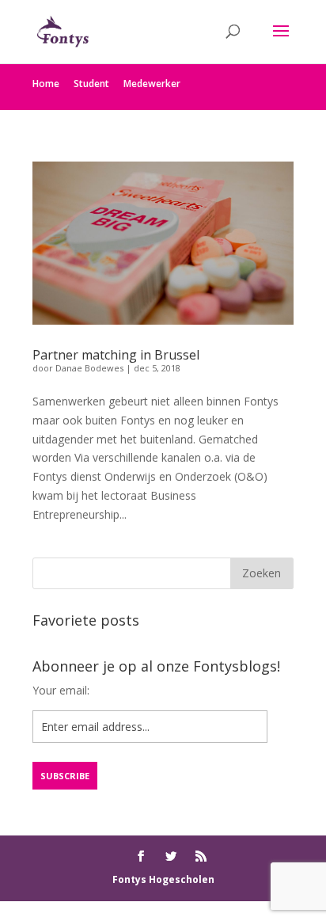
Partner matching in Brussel (115, 354)
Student (91, 83)
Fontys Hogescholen (163, 879)
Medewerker (151, 83)
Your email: (60, 690)
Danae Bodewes (89, 368)
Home (45, 83)
